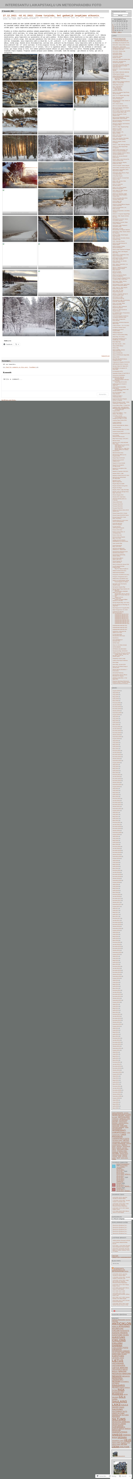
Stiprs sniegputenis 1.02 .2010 (120, 609)
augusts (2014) (116, 978)
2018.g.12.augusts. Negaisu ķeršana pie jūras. (120, 163)
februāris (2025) (117, 726)
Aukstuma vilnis (118, 1124)
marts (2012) (116, 1036)
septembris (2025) (117, 712)
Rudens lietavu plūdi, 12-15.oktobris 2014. (119, 532)
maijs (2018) (115, 888)
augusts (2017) (116, 906)
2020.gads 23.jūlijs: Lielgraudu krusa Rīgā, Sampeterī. (120, 258)
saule (114, 1150)
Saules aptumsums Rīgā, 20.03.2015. (117, 546)
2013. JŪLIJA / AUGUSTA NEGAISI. (118, 90)
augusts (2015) (116, 954)
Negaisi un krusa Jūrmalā (119, 463)
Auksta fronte (123, 1123)
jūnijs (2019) (116, 862)
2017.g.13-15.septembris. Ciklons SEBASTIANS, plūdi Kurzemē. (121, 118)
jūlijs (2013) (115, 1004)
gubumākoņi (117, 1349)
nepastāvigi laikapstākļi (117, 1379)
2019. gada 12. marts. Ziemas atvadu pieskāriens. (120, 191)
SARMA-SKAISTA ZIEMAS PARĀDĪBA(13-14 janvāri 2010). (120, 541)
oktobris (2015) (116, 950)
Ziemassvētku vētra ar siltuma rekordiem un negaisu (120, 675)
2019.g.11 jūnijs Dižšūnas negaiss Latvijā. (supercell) (121, 205)
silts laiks (123, 1152)
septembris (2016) (117, 928)
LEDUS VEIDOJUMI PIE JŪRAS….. (121, 425)
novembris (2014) (117, 972)
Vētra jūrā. (117, 79)
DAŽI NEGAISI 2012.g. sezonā (120, 364)
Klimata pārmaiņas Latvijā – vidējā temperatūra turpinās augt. (121, 403)
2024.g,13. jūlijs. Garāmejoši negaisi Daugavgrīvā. (120, 307)
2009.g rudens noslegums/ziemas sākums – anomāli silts (121, 82)
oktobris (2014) (116, 974)
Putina (114, 1390)
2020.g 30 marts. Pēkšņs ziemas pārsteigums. (119, 247)
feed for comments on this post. (15, 367)
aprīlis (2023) (116, 770)
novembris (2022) (117, 780)
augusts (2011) (116, 1050)
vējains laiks (125, 1442)
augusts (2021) (116, 810)
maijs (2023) (115, 768)
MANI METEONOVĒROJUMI (121, 40)
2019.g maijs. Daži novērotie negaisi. (117, 202)
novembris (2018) (117, 876)
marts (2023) (116, 772)
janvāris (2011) (116, 1064)
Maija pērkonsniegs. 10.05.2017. (121, 438)
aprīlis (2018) (116, 890)
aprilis (115, 1326)
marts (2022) (116, 796)
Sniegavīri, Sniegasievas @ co (120, 576)
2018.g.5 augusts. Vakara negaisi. (121, 165)
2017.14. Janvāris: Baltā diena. (120, 105)
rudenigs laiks (118, 1392)
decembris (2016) (117, 922)
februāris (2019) (117, 870)
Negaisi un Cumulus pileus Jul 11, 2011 (121, 595)
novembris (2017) (117, 900)
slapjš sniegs (118, 1428)
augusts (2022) (116, 786)
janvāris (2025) (116, 728)
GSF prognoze (117, 1128)
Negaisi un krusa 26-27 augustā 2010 (118, 460)
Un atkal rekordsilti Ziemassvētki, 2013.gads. (119, 635)
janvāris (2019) (116, 872)
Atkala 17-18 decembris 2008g (120, 334)
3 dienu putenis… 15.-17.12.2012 (121, 325)
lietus (126, 1140)
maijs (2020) (115, 840)
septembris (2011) (117, 1048)
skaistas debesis (121, 1422)
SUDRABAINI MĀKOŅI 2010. (122, 614)
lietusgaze (116, 1142)
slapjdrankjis (58, 17)
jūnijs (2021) (116, 814)
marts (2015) (116, 964)
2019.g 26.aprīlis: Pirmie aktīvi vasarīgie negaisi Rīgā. (120, 198)
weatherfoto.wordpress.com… (120, 1225)
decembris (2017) (117, 898)
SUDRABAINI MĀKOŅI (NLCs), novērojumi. (118, 612)
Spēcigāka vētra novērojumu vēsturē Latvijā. (120, 584)
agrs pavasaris (117, 1112)
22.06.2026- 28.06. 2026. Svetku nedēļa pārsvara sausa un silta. (121, 1304)
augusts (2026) (116, 690)
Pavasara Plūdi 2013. (118, 508)
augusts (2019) (116, 858)
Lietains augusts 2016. (118, 431)
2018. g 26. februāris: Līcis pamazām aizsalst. (119, 135)
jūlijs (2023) (115, 764)
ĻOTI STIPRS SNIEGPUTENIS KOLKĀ (118, 436)
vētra (124, 1444)
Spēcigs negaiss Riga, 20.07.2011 (121, 602)
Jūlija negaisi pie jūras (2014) (122, 444)
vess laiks (116, 1442)
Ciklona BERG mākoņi (118, 345)
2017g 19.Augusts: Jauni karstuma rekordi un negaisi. (121, 121)
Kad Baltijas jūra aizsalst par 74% (121, 42)
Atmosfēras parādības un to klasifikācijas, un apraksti (119, 339)
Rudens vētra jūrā (117, 535)
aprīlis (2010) (116, 1082)
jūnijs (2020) (116, 838)
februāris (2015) (117, 966)
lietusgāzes (125, 1142)
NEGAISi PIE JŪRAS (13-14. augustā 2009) (119, 455)
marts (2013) (116, 1012)
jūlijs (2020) (115, 836)
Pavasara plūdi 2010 (118, 504)
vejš (77, 17)
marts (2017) (116, 916)
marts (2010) (116, 1084)
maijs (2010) (115, 1080)
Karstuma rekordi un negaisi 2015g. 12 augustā (120, 399)
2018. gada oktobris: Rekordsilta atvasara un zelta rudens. (121, 139)
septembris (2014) (117, 976)
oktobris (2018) (116, 878)
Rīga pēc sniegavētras (120, 78)
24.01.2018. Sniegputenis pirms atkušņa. (119, 320)
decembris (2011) (117, 1042)
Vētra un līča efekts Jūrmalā (120, 645)
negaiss (126, 1376)
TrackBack (33, 367)
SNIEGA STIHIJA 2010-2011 (119, 570)
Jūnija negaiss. (118, 447)
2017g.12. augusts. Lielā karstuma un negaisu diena (121, 124)
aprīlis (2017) (116, 914)
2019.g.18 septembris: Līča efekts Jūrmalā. (119, 208)
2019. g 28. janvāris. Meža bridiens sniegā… (119, 181)
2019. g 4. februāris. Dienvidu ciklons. (118, 185)
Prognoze (126, 1146)
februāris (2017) (117, 918)
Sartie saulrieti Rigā (117, 543)
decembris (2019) (117, 850)
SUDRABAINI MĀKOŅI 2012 (121, 616)
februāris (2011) (116, 1062)
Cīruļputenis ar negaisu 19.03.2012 (121, 362)
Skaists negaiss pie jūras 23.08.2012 (117, 562)
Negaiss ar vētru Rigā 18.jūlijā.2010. (117, 481)
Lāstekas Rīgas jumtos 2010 (120, 420)
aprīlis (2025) (116, 722)
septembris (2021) (117, 808)
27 (113, 30)
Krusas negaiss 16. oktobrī (121, 581)
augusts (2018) (116, 882)
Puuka (118, 1183)
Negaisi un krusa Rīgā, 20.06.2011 (118, 598)
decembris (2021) (117, 802)
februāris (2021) (117, 822)
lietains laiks (117, 1140)
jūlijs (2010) (115, 1076)
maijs (125, 1369)
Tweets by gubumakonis (121, 1257)
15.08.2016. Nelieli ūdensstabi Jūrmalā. (117, 54)
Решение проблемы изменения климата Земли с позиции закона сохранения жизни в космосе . (121, 682)
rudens (118, 1147)
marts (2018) (116, 892)
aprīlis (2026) (116, 698)
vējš (118, 1158)
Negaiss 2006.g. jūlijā (118, 473)
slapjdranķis (118, 1427)
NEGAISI (117, 1376)
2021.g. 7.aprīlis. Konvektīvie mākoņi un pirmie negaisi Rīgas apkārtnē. (120, 268)
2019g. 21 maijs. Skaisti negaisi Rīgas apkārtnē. (120, 235)
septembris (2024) (117, 736)
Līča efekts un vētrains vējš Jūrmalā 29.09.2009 (120, 390)
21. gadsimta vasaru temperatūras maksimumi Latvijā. (121, 313)
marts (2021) (116, 820)
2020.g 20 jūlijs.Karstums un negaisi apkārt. (120, 244)
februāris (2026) (117, 702)
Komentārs (102, 394)
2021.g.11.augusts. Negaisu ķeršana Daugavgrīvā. (120, 275)
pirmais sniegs (124, 1387)
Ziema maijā (115, 662)
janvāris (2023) (116, 776)
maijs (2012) (115, 1032)
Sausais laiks (122, 1150)
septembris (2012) (117, 1024)
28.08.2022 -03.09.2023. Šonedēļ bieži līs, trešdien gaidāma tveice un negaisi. (121, 1250)
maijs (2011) (115, 1056)
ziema (18, 18)
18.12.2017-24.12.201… (120, 1176)
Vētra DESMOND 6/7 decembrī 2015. (118, 640)
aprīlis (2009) (116, 1106)
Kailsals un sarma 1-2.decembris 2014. (118, 396)
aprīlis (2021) (116, 818)
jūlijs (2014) (115, 980)
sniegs (73, 17)
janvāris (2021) (116, 824)
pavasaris (118, 1385)
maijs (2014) (115, 984)
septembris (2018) (117, 880)
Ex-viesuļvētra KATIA (118, 371)
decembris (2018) (117, 874)
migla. (115, 1371)
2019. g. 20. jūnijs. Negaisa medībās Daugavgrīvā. (119, 188)
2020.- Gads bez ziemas (119, 241)
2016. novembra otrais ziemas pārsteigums (118, 98)
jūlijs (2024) (115, 740)
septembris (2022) (117, 784)
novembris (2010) (117, 1068)
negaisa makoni (121, 1374)
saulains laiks (122, 1149)
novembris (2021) (117, 804)
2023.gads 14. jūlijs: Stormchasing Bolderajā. (118, 297)
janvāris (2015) (116, 968)
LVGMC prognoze (119, 1143)
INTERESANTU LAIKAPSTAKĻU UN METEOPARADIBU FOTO (53, 5)
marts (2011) (116, 1060)
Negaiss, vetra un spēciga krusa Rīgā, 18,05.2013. (121, 492)
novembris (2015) (117, 948)
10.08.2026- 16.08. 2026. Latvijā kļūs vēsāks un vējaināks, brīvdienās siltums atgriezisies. (121, 1205)
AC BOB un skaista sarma (119, 327)
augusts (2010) (116, 1074)
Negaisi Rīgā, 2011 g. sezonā (122, 593)
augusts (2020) (116, 834)
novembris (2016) (117, 924)
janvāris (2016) (116, 944)
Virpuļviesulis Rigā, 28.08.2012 (120, 650)
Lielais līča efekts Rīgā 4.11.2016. (121, 429)
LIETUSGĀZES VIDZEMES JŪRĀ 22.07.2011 (120, 592)
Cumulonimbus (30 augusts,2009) (118, 410)
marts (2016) (116, 940)
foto (125, 1348)
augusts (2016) (116, 930)
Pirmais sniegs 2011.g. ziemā (120, 513)
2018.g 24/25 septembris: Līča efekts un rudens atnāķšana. (120, 150)
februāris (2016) (117, 942)
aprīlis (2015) (116, 962)
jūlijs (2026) (115, 692)
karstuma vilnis (119, 1354)
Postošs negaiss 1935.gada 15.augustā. (118, 527)
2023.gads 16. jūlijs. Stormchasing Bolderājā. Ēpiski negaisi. (121, 301)
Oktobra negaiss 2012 (118, 494)
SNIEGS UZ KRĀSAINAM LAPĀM (121, 580)
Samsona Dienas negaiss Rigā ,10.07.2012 (119, 537)
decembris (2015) (117, 946)
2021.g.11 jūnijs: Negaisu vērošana (117, 272)
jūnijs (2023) (116, 766)
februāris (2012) (117, 1038)
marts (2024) (116, 748)
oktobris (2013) (116, 998)
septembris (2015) (117, 952)
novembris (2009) (117, 1092)
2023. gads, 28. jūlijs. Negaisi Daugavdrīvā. (118, 291)
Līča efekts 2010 (117, 427)
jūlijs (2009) (115, 1100)
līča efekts (117, 1369)
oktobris (115, 1383)
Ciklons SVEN (116, 357)
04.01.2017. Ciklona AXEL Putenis (121, 44)
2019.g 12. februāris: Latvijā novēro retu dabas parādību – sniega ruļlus (120, 195)
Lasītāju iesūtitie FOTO (120, 39)
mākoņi (122, 1371)
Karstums (118, 1356)
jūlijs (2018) (115, 884)
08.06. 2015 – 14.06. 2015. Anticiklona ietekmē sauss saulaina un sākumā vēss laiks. (121, 48)
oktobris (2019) (116, 854)
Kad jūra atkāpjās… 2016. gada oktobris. (119, 393)
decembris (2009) (117, 1090)
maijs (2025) (115, 720)
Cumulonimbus (117, 1347)
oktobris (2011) (116, 1046)
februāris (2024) (117, 750)
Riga (114, 1147)
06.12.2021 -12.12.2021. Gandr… (122, 1167)
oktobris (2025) (116, 710)
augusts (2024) (116, 738)
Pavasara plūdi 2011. (118, 506)
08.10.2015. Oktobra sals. (119, 51)
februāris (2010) (117, 1086)
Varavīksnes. (116, 637)
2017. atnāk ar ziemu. (118, 103)
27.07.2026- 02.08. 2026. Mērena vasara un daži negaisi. (121, 1212)
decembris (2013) (117, 994)
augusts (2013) (116, 1002)
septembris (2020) (117, 832)
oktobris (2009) (116, 1094)
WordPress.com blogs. (9, 400)
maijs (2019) (115, 864)
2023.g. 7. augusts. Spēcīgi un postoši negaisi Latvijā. (120, 294)
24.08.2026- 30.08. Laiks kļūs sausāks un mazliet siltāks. (120, 1198)
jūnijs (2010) (116, 1078)
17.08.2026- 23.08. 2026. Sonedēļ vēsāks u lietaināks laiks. (121, 1201)
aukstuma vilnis (120, 1335)
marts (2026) (116, 700)
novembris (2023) (117, 756)
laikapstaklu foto (120, 1138)
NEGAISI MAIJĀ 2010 (118, 452)
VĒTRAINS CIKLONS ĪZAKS (119, 649)
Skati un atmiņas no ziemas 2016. (121, 564)
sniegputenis (116, 1155)
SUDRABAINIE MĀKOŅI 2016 (122, 621)
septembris (117, 1411)
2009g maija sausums (118, 84)
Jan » (120, 32)
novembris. (125, 1381)
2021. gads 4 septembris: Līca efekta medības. (120, 265)
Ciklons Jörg (115, 347)
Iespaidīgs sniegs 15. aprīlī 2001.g (121, 373)
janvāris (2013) (116, 1016)
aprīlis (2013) (116, 1010)
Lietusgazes (118, 1365)
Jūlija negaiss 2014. (119, 446)
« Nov (114, 32)
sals (51, 17)
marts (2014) (116, 988)
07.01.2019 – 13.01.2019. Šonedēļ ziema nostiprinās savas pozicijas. (121, 1246)
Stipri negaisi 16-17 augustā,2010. (121, 607)
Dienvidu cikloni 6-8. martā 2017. (121, 366)
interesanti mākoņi (121, 1351)
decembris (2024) (117, 730)
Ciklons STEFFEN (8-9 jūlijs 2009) (121, 354)
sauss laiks (118, 1407)
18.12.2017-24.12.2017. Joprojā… (120, 1180)
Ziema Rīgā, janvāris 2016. (119, 664)
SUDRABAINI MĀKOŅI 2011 (121, 615)
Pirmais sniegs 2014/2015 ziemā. (121, 515)
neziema (116, 1381)
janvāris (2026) (116, 704)
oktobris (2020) (116, 830)
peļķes (115, 1387)
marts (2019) (116, 868)
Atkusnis (13, 17)
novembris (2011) (117, 1044)
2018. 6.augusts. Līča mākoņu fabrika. (118, 132)
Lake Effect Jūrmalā (117, 415)
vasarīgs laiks (118, 1440)
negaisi (119, 1146)
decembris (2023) (117, 754)
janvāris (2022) (116, 800)
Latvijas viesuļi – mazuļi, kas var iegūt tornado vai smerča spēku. (121, 655)
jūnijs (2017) (116, 910)
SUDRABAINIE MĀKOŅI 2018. (122, 623)
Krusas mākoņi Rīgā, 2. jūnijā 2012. (121, 405)
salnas (124, 1147)
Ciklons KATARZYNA (118, 353)
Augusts (124, 1331)
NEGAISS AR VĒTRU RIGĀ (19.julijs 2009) (119, 478)
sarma (115, 1399)
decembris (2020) (117, 826)
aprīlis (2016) (116, 938)
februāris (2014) (117, 990)
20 (113, 28)
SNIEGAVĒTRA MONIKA (118, 572)
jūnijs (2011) (116, 1054)
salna (126, 1394)
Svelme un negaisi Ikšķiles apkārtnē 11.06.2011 (120, 600)
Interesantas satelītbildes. (119, 375)
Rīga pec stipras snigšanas (121, 568)
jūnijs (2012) (116, 1030)
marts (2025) (116, 724)
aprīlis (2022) (116, 794)
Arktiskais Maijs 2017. (118, 332)
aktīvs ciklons (118, 1115)
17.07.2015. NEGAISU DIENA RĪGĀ (121, 59)
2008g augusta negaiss (118, 74)
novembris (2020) (117, 828)
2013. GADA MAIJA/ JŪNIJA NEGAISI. (117, 87)
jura (128, 1132)
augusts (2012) (116, 1026)
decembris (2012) (117, 1018)
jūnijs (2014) (116, 982)
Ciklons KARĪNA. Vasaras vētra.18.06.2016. (119, 350)
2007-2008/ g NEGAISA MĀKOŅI (121, 72)
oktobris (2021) (116, 806)
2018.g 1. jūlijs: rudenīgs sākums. (121, 144)
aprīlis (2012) (116, 1034)
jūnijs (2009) (116, 1102)
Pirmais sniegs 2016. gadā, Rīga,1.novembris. (119, 518)
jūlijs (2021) (115, 812)
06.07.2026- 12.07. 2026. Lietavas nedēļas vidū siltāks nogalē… (121, 1298)
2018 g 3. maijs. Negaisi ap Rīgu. (121, 126)
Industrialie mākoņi (119, 378)
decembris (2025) (117, 706)
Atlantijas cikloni (117, 1330)
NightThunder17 (122, 1164)
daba (126, 1127)
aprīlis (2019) (116, 866)
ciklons (26, 17)
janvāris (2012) (116, 1040)
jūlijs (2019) (115, 860)
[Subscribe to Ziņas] (114, 1311)
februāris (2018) (117, 894)
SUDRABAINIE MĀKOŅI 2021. (120, 629)
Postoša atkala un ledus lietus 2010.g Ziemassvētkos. (120, 521)
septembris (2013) (117, 1000)
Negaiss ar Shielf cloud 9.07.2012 (121, 475)
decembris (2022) (117, 778)
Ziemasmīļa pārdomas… (118, 672)
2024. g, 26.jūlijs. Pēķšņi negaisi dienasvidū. (119, 304)
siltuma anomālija (118, 1414)
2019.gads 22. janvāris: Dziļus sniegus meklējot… (120, 223)
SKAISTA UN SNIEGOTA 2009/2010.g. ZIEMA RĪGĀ (119, 549)
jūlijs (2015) (115, 956)
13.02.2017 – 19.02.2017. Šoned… (123, 1190)
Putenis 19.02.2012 (117, 529)
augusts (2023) (116, 762)
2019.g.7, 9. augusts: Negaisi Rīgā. (121, 213)
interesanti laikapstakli (119, 1131)
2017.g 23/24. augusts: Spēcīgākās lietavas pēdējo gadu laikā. (121, 111)
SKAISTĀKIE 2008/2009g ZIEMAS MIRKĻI (119, 555)
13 (113, 26)
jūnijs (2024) (116, 742)
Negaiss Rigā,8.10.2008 (118, 483)
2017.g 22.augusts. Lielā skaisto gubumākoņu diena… (121, 108)
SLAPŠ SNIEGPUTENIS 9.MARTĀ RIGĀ (118, 567)
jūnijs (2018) (116, 886)
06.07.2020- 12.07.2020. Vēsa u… (123, 1173)
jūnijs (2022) (116, 790)
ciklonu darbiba (34, 17)
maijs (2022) (115, 792)
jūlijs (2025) (115, 716)
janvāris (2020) (116, 848)
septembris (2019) (117, 856)
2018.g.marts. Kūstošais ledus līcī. (121, 167)
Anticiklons (88, 17)
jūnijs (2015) (116, 958)
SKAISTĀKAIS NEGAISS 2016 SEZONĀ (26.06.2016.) (120, 552)
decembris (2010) (117, 1066)
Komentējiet (106, 356)
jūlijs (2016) (115, 932)
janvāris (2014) (116, 992)
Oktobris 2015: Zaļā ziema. (119, 496)
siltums (115, 1153)
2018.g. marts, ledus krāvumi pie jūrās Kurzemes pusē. (121, 160)
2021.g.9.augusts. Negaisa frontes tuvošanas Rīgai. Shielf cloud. (121, 278)
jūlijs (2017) (115, 908)
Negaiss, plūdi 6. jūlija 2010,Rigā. (121, 489)
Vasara (114, 1156)
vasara (122, 1437)
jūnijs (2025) (116, 718)
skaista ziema (119, 1424)
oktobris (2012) (116, 1022)
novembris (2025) (117, 708)
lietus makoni (120, 1368)
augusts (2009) (116, 1098)
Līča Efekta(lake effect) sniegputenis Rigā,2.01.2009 (120, 418)
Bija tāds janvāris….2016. (119, 343)
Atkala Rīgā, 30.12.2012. (119, 336)
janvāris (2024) (116, 752)
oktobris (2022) (116, 782)
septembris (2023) (117, 760)
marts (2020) (116, 844)
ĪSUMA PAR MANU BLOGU (119, 38)
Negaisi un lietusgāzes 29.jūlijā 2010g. (118, 465)
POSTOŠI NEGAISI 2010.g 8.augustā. (117, 524)
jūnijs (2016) (116, 934)
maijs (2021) (115, 816)
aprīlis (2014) (116, 986)
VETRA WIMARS (117, 647)
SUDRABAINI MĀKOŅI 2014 (121, 618)
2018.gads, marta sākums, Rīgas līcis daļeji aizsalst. (121, 173)
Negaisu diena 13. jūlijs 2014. (122, 448)
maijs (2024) (115, 744)
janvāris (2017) (116, 920)
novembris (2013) (117, 996)
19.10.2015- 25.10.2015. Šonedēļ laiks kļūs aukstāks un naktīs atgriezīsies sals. (121, 66)
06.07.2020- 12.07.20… (120, 1170)
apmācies (115, 1118)
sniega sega (66, 17)
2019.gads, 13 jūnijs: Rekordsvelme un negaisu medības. (121, 229)
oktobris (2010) (116, 1070)
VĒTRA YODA (116, 642)
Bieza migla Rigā (117, 341)
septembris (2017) (117, 904)
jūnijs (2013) (116, 1006)
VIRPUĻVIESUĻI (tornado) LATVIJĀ (121, 653)
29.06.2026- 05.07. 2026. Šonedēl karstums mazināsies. (121, 1301)
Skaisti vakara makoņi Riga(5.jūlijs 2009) (118, 558)
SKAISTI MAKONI (117, 1425)
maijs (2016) (115, 936)
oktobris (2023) (116, 758)
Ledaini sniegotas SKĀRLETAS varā (117, 423)
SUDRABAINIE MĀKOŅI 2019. (120, 625)
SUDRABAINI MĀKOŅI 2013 (121, 617)
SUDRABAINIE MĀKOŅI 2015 (122, 620)
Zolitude (124, 1447)
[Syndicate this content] (113, 1268)
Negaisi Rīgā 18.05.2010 (119, 457)
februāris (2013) (117, 1014)
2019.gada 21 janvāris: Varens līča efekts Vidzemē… (120, 219)
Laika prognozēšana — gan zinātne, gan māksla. (119, 413)
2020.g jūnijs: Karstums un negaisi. (121, 249)
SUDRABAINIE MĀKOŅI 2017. (122, 622)
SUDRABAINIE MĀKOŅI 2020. (120, 627)
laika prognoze (44, 17)
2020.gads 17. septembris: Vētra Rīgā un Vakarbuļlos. (121, 255)
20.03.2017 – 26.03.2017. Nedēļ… (123, 1185)
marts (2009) (116, 1108)
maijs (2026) (115, 696)
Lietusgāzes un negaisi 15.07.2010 (121, 433)
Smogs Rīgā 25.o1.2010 (121, 382)
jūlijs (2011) (115, 1052)
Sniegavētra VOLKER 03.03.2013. (121, 574)
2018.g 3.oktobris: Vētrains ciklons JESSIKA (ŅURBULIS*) (121, 153)
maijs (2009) (115, 1104)
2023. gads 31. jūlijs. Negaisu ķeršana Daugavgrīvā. (120, 288)
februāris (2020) (117, 846)
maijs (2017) (115, 912)
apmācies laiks (124, 1118)
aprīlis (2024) (116, 746)
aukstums (19, 17)
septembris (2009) (117, 1096)
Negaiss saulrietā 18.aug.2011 (120, 485)
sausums (115, 1152)
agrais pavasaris (119, 1320)
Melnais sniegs (116, 440)
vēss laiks (124, 1158)
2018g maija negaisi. (118, 175)
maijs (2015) (115, 960)
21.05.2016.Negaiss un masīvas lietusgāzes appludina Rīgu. (120, 316)
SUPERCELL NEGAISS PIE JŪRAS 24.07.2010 (119, 632)
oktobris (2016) (116, 926)
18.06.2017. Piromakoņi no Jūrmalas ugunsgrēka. (119, 62)
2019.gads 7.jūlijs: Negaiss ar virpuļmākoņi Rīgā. (120, 226)
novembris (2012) (117, 1020)
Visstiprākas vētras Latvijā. (119, 658)
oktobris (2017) (116, 902)
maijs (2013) (115, 1008)
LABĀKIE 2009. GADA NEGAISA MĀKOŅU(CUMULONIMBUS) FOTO (121, 408)
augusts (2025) (116, 714)
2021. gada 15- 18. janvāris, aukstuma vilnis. (120, 261)
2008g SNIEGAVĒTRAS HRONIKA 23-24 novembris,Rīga (121, 77)
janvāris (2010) (116, 1088)
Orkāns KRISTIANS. (117, 502)
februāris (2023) (117, 774)
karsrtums (116, 1134)
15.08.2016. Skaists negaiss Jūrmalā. (117, 57)
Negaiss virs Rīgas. (117, 487)
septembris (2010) (117, 1072)
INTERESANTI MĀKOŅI (118, 377)
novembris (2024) (117, 732)
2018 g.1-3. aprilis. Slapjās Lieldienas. (117, 129)
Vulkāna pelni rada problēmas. (120, 660)
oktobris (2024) (116, 734)
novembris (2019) (117, 852)
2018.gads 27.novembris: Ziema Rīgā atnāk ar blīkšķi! (120, 170)
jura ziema (125, 1352)
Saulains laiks (119, 1403)
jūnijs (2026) (116, 694)
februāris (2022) (117, 798)
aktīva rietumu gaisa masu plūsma (121, 1113)
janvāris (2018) (116, 896)
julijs (114, 1352)
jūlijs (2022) (115, 788)
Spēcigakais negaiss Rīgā (119, 587)
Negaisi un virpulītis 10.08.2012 (120, 471)
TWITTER (115, 1256)
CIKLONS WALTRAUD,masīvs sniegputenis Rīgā (120, 359)
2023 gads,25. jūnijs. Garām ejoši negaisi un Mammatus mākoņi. (121, 285)
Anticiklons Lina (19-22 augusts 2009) (118, 330)
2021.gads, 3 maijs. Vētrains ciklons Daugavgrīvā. (120, 282)
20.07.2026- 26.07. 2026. (119, 1291)
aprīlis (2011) (116, 1058)
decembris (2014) (117, 970)
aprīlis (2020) (116, 842)
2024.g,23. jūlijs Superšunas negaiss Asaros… (120, 310)
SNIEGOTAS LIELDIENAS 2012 (120, 578)
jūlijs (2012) (115, 1028)
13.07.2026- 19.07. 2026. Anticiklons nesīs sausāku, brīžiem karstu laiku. (121, 1294)
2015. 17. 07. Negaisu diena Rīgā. (121, 95)
